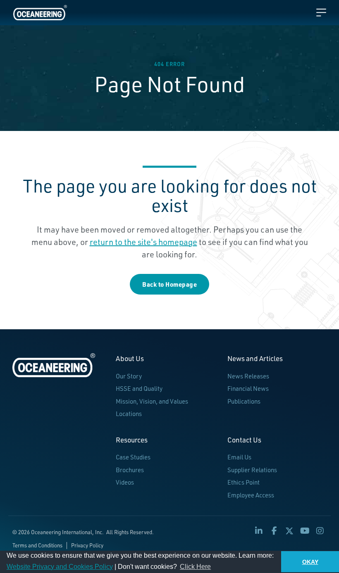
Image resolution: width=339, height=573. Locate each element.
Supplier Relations (252, 470)
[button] (258, 530)
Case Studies (133, 457)
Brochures (130, 470)
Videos (125, 482)
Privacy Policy (87, 545)
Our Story (129, 376)
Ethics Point (243, 482)
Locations (129, 414)
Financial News (248, 388)
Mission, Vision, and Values (152, 401)
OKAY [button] (310, 562)
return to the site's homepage (143, 242)
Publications (243, 401)
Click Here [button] (195, 566)
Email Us (239, 457)
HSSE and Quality (139, 388)
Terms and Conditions (37, 545)
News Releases (248, 376)
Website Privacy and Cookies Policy (60, 566)
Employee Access (250, 495)
